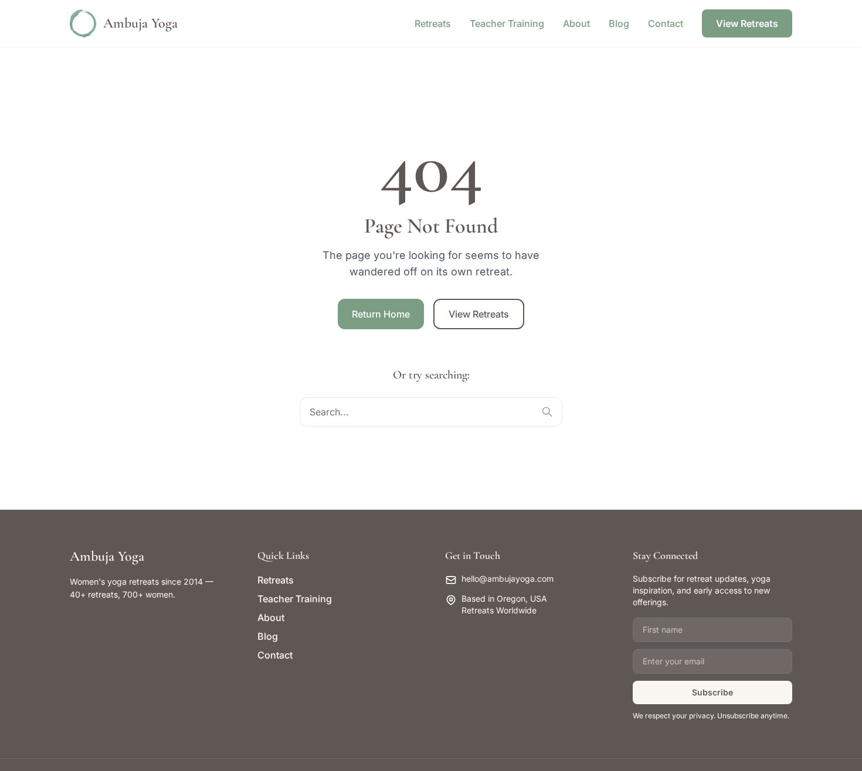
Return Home (381, 314)
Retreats (433, 23)
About (576, 23)
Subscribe (712, 692)
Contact (665, 23)
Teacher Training (507, 23)
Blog (619, 23)
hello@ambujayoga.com (507, 579)
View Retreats (747, 23)
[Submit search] (547, 411)
